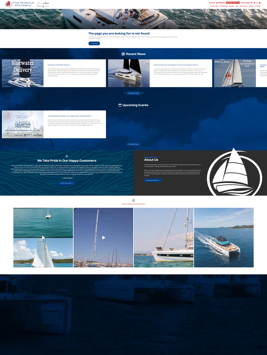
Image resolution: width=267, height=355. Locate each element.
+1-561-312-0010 (95, 330)
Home (212, 6)
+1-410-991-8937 (118, 312)
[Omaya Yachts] (45, 6)
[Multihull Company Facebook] (254, 3)
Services (149, 289)
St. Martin (139, 310)
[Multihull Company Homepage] (20, 4)
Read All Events (134, 144)
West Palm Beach (95, 328)
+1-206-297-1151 (95, 342)
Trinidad (138, 322)
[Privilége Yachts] (45, 3)
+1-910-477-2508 (95, 324)
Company (163, 289)
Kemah (115, 334)
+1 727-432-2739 (95, 336)
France (138, 328)
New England (94, 310)
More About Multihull (152, 180)
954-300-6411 (117, 336)
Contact (257, 6)
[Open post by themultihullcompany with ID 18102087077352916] (43, 237)
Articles (127, 292)
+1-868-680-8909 (141, 324)
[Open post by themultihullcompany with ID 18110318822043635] (224, 237)
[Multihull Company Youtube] (259, 3)
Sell (237, 6)
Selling (137, 289)
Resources (243, 6)
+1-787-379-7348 (141, 318)
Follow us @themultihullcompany (133, 204)
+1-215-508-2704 (118, 330)
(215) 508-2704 (247, 3)
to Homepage (94, 43)
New (216, 6)
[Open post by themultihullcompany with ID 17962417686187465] (103, 237)
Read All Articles (134, 93)
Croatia (161, 322)
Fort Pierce (116, 322)
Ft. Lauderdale (117, 328)
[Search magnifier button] (238, 3)
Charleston (93, 316)
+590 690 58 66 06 (141, 312)
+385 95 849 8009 (164, 324)
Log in (212, 3)
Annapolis (116, 310)
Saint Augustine (95, 322)
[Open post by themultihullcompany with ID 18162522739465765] (163, 237)
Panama (161, 316)
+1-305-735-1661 (164, 318)
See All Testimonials (65, 183)
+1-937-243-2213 (118, 318)
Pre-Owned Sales (110, 289)
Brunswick (116, 316)
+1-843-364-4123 (95, 318)
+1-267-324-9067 (95, 312)
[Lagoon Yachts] (38, 3)
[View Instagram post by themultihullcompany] (71, 265)
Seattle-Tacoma (95, 340)
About (251, 6)
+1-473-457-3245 (164, 312)
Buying (231, 6)
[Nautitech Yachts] (38, 6)
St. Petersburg (94, 334)
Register (221, 3)
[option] (54, 73)
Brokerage (224, 6)
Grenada (161, 310)
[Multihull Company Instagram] (257, 3)
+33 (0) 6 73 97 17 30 (142, 330)
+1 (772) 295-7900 (118, 324)
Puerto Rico (139, 316)
